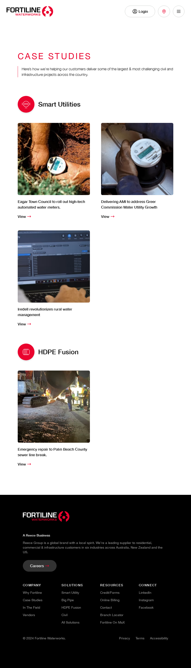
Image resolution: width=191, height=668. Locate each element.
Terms (140, 638)
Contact (106, 607)
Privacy (124, 638)
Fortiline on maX (112, 622)
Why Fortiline (32, 592)
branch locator (111, 615)
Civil (64, 615)
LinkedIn (145, 592)
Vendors (29, 615)
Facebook (146, 607)
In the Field (31, 607)
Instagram (146, 600)
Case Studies (32, 600)
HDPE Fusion (71, 607)
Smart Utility (70, 592)
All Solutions (70, 622)
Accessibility (159, 638)
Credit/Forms (109, 592)
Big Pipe (67, 600)
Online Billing (109, 600)
